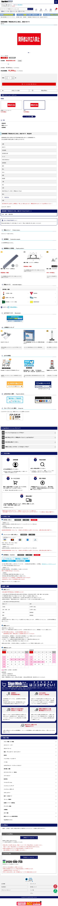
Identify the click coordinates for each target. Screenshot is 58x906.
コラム (31, 893)
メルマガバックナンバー (43, 388)
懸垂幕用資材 (36, 301)
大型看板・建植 (9, 293)
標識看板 (35, 293)
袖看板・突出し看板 (10, 297)
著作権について (33, 886)
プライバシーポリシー (6, 890)
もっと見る (28, 116)
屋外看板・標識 (6, 289)
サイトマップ (33, 883)
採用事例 (4, 127)
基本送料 (3, 57)
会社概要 (3, 883)
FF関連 (35, 297)
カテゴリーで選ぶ (15, 11)
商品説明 (4, 123)
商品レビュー (5, 125)
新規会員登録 (20, 4)
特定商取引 (3, 886)
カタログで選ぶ (22, 11)
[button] (28, 52)
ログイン (15, 4)
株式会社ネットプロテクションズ (49, 563)
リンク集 (32, 890)
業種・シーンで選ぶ (6, 11)
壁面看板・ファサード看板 (11, 301)
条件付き (7, 197)
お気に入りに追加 (16, 90)
